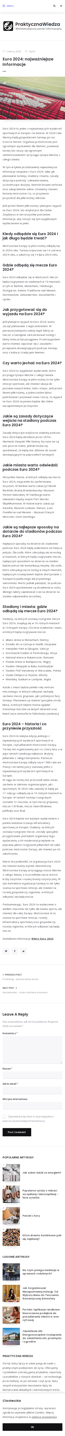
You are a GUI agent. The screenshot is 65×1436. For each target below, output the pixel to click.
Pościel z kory (31, 1215)
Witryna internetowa (15, 1099)
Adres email (10, 1083)
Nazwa (7, 1068)
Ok (32, 1427)
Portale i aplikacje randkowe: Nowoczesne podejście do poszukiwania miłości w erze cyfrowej (41, 1315)
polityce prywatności (44, 1417)
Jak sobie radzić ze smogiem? (42, 1172)
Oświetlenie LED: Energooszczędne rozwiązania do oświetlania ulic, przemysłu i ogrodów (42, 1336)
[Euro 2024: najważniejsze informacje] (32, 98)
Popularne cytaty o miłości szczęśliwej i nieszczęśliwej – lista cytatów (40, 1194)
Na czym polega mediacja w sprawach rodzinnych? (41, 1271)
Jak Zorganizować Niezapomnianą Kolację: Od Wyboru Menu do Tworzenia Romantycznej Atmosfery (41, 1293)
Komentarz (10, 1033)
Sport (32, 51)
